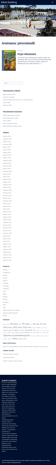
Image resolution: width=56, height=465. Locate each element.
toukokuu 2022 (7, 249)
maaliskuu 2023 (7, 222)
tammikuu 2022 (7, 260)
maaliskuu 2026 (7, 139)
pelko (16, 332)
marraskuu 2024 (7, 171)
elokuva (45, 327)
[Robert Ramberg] (9, 2)
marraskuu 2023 (7, 201)
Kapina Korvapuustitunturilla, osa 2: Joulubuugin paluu (18, 100)
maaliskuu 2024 (7, 190)
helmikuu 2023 (7, 225)
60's (8, 324)
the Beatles (33, 335)
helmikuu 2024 (7, 193)
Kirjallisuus (6, 288)
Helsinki (5, 278)
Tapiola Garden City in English (11, 310)
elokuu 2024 (6, 176)
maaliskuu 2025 (7, 160)
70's (20, 324)
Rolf (31, 332)
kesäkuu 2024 (7, 182)
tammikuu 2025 (7, 166)
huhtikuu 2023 (7, 219)
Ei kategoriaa (6, 272)
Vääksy (5, 315)
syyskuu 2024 (7, 174)
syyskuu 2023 (7, 206)
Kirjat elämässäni (27, 54)
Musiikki (5, 297)
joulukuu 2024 (7, 168)
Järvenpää (6, 286)
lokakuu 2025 (6, 147)
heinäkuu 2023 (7, 211)
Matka (4, 294)
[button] (52, 2)
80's (31, 324)
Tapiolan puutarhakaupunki (10, 313)
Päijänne (27, 332)
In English (5, 283)
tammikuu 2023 (7, 228)
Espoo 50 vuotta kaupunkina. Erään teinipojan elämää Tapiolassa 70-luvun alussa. (25, 346)
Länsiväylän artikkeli (8, 357)
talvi (47, 332)
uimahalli (41, 335)
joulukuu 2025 (7, 141)
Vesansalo (5, 338)
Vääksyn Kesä (22, 339)
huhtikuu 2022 (7, 252)
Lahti (4, 291)
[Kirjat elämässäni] (9, 60)
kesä (34, 330)
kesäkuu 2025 (7, 152)
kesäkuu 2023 (7, 214)
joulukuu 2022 (7, 230)
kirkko (42, 330)
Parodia (5, 299)
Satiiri (4, 305)
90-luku (43, 324)
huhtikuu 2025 (7, 158)
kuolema (4, 332)
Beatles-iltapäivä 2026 (9, 94)
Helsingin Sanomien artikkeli (10, 354)
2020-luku (27, 327)
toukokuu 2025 (7, 155)
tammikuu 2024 (7, 195)
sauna (41, 332)
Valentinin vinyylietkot (9, 97)
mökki (13, 332)
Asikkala (5, 270)
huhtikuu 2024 (7, 187)
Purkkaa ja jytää (7, 105)
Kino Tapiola (38, 330)
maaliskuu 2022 (7, 255)
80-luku (36, 324)
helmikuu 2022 (7, 257)
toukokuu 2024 (7, 184)
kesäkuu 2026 (7, 136)
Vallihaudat (46, 335)
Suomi (44, 332)
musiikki (9, 332)
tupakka (37, 335)
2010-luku (17, 327)
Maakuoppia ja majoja (13, 115)
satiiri (34, 332)
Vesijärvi (9, 338)
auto (42, 327)
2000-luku (7, 327)
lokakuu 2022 (6, 236)
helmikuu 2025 (7, 163)
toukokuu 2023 (7, 217)
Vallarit (9, 120)
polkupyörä (21, 332)
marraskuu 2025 (7, 144)
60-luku (14, 324)
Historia (5, 280)
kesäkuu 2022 (7, 246)
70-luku (25, 324)
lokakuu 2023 (6, 203)
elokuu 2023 (6, 209)
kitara (45, 330)
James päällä (6, 102)
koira (48, 330)
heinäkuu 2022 (7, 244)
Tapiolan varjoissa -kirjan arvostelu (12, 361)
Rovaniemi (6, 302)
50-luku (5, 324)
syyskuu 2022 (7, 238)
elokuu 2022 (6, 241)
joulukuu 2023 (7, 198)
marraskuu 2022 (7, 233)
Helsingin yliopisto (8, 330)
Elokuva (5, 275)
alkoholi (34, 327)
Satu (4, 307)
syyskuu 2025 (7, 149)
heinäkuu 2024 (7, 179)
